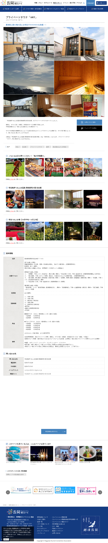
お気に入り (102, 3)
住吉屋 (24, 147)
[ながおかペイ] (65, 492)
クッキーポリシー (26, 534)
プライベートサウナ (36, 147)
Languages (90, 3)
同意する (6, 539)
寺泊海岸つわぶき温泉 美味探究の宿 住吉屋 (38, 374)
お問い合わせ (56, 533)
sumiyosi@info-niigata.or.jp (33, 370)
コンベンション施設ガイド (60, 522)
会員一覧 (40, 522)
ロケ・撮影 (55, 526)
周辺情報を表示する (51, 431)
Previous (8, 492)
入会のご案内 (41, 519)
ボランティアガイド (43, 531)
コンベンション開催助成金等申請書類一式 (65, 519)
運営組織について (42, 517)
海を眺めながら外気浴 (59, 147)
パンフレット (41, 533)
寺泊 (17, 147)
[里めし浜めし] (87, 492)
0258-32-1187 (14, 524)
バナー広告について (43, 524)
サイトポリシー (42, 528)
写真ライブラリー (57, 528)
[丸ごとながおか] (43, 492)
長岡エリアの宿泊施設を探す (15, 474)
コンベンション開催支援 (59, 517)
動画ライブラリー (57, 531)
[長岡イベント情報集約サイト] (21, 492)
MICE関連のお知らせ (58, 524)
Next (100, 492)
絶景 (47, 147)
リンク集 (40, 526)
